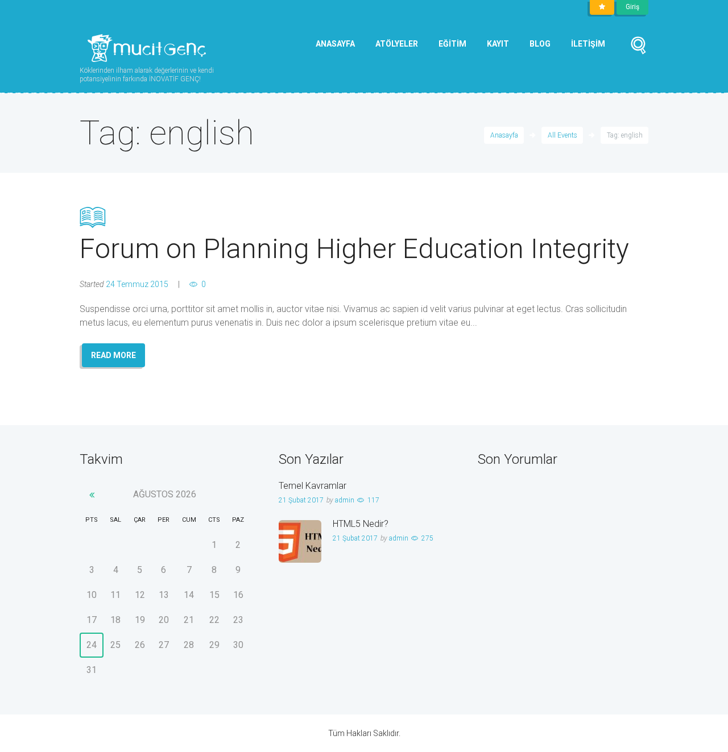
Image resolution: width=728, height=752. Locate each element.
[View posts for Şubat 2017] (91, 495)
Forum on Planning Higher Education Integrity (354, 248)
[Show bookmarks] (602, 7)
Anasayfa (504, 135)
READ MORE (113, 355)
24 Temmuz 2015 (137, 284)
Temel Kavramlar (312, 485)
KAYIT (498, 43)
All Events (562, 135)
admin (344, 500)
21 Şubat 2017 (301, 500)
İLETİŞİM (588, 43)
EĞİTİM (452, 43)
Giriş (632, 7)
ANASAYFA (335, 43)
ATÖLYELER (396, 43)
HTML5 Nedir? (360, 523)
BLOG (540, 43)
